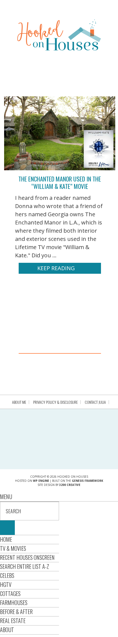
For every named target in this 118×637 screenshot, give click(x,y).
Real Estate (13, 620)
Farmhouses (13, 602)
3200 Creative (69, 485)
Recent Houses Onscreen (27, 557)
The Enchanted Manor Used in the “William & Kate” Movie (59, 182)
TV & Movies (13, 548)
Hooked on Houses (59, 34)
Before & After (16, 611)
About (7, 630)
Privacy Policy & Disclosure (55, 402)
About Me (19, 402)
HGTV (6, 584)
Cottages (10, 593)
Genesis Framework (87, 481)
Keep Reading (56, 268)
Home (6, 539)
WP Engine (41, 481)
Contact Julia (95, 402)
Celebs (7, 575)
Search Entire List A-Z (24, 566)
